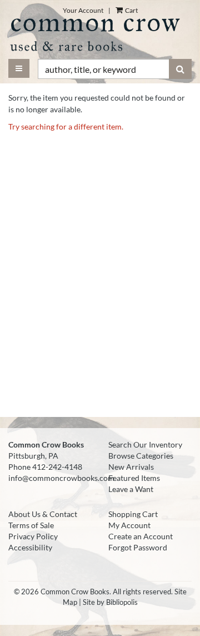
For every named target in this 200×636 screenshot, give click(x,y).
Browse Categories (140, 455)
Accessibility (30, 547)
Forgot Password (137, 547)
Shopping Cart (133, 514)
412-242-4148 (57, 466)
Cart (131, 10)
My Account (129, 525)
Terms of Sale (31, 525)
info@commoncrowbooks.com (61, 478)
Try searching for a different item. (65, 126)
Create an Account (140, 536)
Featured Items (134, 478)
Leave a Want (130, 489)
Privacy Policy (33, 536)
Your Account (83, 10)
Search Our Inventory (145, 444)
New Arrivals (131, 466)
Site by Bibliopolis (110, 602)
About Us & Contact (42, 514)
